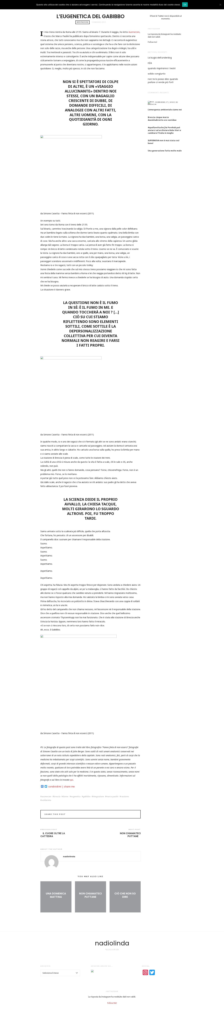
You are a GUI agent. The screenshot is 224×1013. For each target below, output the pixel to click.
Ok (185, 4)
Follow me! (152, 42)
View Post (55, 902)
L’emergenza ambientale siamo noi (165, 109)
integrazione (98, 797)
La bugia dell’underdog (160, 57)
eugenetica (75, 797)
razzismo (125, 797)
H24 (150, 63)
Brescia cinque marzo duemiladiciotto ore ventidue (162, 118)
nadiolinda (112, 943)
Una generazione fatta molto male (165, 150)
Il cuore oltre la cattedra (52, 835)
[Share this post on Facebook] (126, 814)
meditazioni (82, 22)
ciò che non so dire (125, 895)
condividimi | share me (61, 786)
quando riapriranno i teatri (162, 68)
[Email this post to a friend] (134, 814)
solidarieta (46, 800)
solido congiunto (156, 73)
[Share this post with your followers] (130, 814)
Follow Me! (112, 1003)
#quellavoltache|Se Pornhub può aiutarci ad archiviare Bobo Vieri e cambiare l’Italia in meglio (164, 130)
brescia (57, 797)
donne (65, 797)
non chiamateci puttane (130, 835)
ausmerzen (46, 797)
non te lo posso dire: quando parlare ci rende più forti (163, 81)
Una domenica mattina (56, 895)
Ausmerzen (134, 32)
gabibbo (87, 797)
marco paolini (112, 797)
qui (71, 779)
